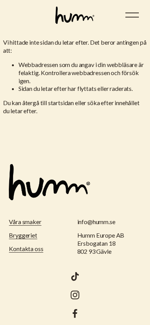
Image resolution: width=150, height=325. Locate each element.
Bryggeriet (23, 235)
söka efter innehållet (113, 102)
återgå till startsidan (48, 102)
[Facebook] (75, 313)
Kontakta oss (26, 248)
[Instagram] (75, 295)
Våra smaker (25, 221)
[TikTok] (75, 276)
